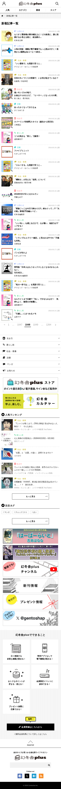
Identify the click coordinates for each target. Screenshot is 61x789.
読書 (9, 358)
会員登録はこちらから (31, 727)
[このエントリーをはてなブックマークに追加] (34, 777)
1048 (27, 324)
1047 (19, 324)
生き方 (10, 338)
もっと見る (30, 496)
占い (35, 512)
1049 (35, 324)
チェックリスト (21, 512)
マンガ (10, 364)
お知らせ (11, 370)
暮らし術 (10, 345)
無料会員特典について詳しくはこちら (31, 734)
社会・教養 (11, 351)
